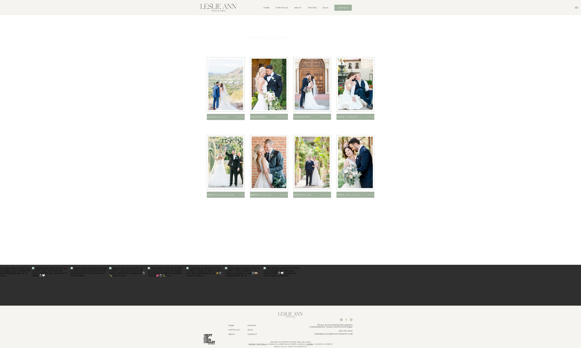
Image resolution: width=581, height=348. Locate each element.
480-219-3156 (346, 331)
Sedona (310, 344)
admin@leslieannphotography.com (333, 334)
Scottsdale (261, 344)
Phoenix (252, 344)
